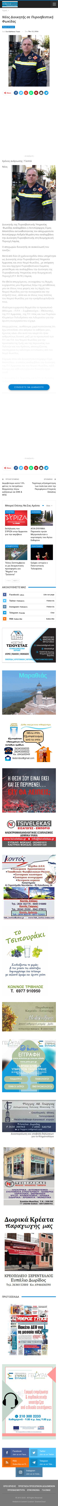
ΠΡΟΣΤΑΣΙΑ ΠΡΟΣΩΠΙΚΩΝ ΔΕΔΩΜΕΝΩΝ (36, 1486)
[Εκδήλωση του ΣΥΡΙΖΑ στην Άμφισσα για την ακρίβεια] (16, 518)
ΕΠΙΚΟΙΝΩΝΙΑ (33, 1490)
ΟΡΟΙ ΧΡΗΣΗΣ (9, 1486)
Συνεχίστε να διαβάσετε (29, 387)
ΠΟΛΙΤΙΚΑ (10, 512)
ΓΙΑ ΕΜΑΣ (46, 1490)
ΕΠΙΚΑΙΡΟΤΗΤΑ (12, 546)
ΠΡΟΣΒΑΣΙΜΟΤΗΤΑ (16, 1490)
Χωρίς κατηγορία (8, 27)
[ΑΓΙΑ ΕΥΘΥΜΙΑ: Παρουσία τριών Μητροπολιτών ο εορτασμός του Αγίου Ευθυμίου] (42, 518)
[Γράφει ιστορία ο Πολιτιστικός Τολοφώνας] (42, 552)
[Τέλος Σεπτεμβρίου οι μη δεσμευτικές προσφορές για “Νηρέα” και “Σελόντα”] (16, 552)
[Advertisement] (29, 125)
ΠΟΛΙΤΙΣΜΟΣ (37, 546)
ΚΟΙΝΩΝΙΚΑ (36, 512)
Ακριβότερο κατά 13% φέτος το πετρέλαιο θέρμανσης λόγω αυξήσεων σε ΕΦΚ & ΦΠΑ (13, 489)
